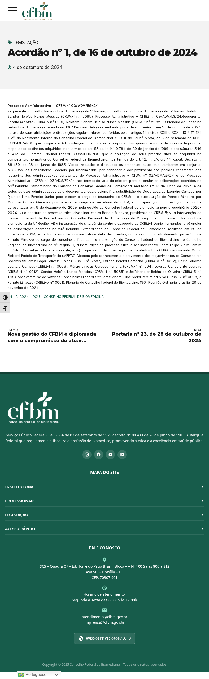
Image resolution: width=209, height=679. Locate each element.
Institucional (104, 486)
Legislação (26, 42)
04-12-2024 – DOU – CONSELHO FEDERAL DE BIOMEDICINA (56, 296)
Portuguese (35, 674)
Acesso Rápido (104, 528)
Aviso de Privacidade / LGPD (108, 638)
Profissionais (104, 500)
